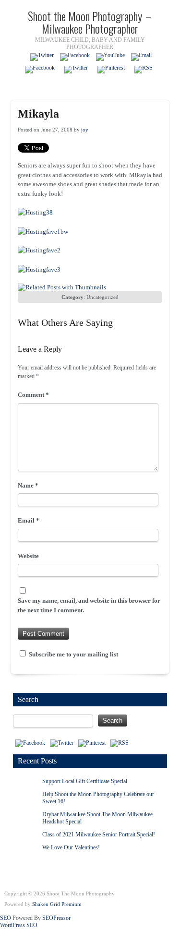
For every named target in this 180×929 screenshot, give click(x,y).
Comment (33, 394)
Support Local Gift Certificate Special (84, 781)
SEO (5, 918)
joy (84, 129)
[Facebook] (75, 57)
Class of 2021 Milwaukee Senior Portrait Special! (98, 834)
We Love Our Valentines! (71, 847)
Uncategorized (102, 297)
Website (28, 556)
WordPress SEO (18, 925)
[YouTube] (110, 57)
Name (28, 485)
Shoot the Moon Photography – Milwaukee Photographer (90, 22)
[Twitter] (42, 57)
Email (28, 520)
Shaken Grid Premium (57, 904)
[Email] (141, 57)
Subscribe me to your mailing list (72, 654)
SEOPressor (56, 918)
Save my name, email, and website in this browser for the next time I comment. (89, 605)
